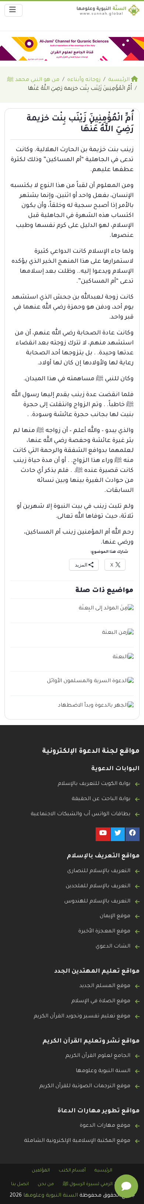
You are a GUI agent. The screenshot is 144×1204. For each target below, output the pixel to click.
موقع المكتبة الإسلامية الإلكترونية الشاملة (77, 1141)
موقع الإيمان (115, 916)
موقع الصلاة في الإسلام (100, 1001)
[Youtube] (103, 834)
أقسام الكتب (72, 1170)
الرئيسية (103, 1170)
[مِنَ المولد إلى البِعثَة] (106, 609)
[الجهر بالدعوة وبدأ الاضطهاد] (96, 706)
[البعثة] (123, 658)
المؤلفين (41, 1170)
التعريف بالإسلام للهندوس (97, 902)
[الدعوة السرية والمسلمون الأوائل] (90, 682)
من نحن (46, 1184)
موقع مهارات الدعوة (105, 1126)
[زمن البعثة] (118, 634)
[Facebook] (133, 834)
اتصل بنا (20, 1184)
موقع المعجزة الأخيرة (104, 932)
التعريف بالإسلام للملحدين (98, 887)
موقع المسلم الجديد (104, 986)
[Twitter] (118, 834)
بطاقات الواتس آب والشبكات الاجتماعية (80, 814)
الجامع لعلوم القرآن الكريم (97, 1056)
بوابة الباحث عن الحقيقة (101, 799)
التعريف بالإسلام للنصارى (98, 871)
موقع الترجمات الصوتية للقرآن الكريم (84, 1086)
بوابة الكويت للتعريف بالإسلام (94, 784)
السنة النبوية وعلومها (103, 1071)
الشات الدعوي (113, 947)
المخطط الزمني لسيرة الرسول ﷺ (98, 1184)
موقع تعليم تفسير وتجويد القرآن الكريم (82, 1017)
